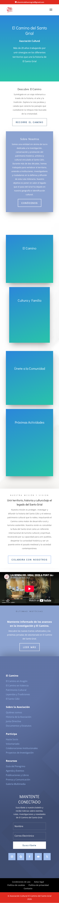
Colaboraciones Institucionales (22, 748)
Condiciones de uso (21, 881)
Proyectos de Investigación (20, 752)
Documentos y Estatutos (18, 725)
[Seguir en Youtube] (38, 856)
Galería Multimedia (16, 783)
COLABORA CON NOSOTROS (29, 559)
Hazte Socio (12, 739)
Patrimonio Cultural (16, 689)
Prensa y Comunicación (18, 779)
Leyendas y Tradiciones (18, 694)
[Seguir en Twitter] (47, 856)
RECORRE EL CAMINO (29, 122)
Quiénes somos (14, 712)
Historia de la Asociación (18, 716)
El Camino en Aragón (16, 681)
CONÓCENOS (29, 202)
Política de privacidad (39, 885)
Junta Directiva (13, 721)
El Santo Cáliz (13, 698)
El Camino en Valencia (17, 685)
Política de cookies (16, 885)
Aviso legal (39, 881)
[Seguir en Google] (20, 856)
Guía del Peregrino (15, 766)
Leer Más (29, 647)
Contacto (28, 888)
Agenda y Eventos (15, 770)
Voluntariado (12, 743)
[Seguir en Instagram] (12, 856)
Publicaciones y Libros (17, 775)
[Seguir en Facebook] (29, 856)
